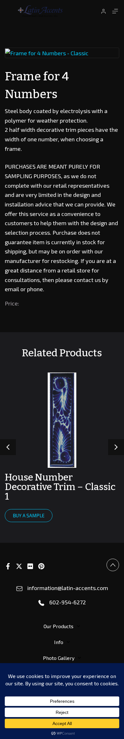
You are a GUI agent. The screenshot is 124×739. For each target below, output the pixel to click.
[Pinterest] (41, 566)
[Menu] (115, 11)
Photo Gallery (58, 658)
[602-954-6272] (41, 603)
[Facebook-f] (8, 566)
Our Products (58, 626)
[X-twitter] (19, 566)
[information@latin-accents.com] (19, 589)
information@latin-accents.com (67, 587)
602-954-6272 (67, 602)
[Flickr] (30, 566)
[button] (116, 447)
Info (58, 642)
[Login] (103, 11)
